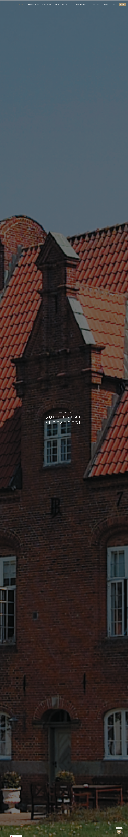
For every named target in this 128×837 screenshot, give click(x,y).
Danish (13, 836)
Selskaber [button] (59, 4)
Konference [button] (33, 4)
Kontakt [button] (112, 4)
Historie (104, 4)
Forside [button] (22, 4)
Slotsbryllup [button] (46, 4)
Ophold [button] (69, 4)
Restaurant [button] (93, 4)
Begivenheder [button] (80, 4)
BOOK (122, 4)
